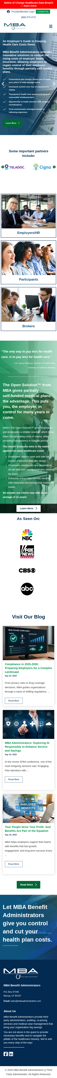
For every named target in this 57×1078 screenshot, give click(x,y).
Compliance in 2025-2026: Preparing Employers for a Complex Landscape (28, 668)
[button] (3, 84)
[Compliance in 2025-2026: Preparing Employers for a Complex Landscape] (28, 643)
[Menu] (50, 26)
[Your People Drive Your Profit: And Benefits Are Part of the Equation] (28, 808)
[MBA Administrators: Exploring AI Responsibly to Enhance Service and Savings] (28, 724)
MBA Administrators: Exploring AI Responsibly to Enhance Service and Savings (27, 746)
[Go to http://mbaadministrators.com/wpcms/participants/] (28, 262)
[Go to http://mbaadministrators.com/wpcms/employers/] (28, 215)
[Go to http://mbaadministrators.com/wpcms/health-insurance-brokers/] (28, 309)
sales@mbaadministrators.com (26, 1001)
